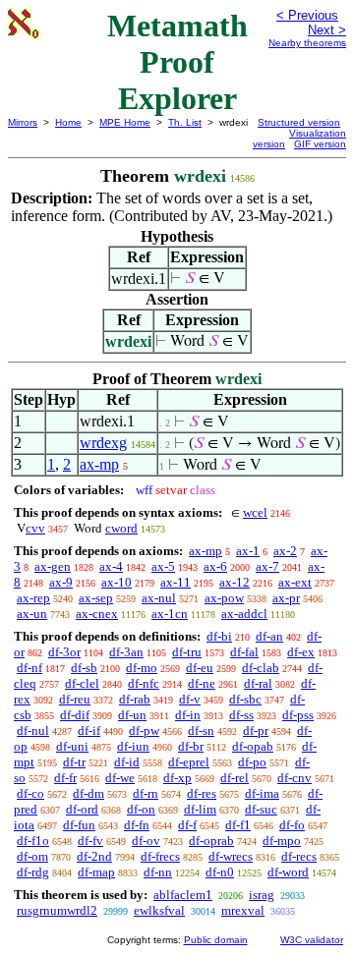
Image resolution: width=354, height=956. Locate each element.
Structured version (299, 122)
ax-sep (96, 597)
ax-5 (163, 566)
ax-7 (267, 566)
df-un (132, 714)
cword (121, 528)
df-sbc (245, 699)
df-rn (145, 793)
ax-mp (99, 464)
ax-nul (159, 597)
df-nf (29, 667)
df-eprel (188, 762)
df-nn (158, 872)
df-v (190, 699)
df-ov (146, 840)
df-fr (65, 777)
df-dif (74, 714)
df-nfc (143, 683)
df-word (288, 872)
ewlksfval (159, 910)
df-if (89, 730)
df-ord (82, 809)
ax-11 (175, 582)
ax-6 (215, 566)
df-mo (141, 667)
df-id (127, 762)
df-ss (241, 714)
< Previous (307, 15)
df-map (96, 872)
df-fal (244, 652)
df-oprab (211, 840)
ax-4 (111, 566)
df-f (187, 824)
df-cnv (294, 777)
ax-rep (33, 597)
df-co (30, 793)
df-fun (79, 824)
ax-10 (116, 582)
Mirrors (22, 122)
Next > (327, 30)
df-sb (84, 667)
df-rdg (33, 872)
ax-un (32, 613)
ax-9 (61, 582)
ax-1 (248, 550)
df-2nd (94, 856)
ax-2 (285, 550)
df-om (32, 856)
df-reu (74, 699)
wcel (255, 512)
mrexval (243, 910)
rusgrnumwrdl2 (57, 910)
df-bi (219, 636)
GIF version (320, 144)
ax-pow (224, 597)
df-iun (133, 746)
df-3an (126, 652)
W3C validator (311, 939)
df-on (141, 809)
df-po (252, 762)
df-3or (64, 652)
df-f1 (238, 824)
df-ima (262, 793)
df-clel (82, 683)
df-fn (136, 824)
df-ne (201, 683)
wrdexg (103, 442)
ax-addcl (244, 613)
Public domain (216, 939)
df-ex (301, 652)
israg (261, 894)
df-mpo (282, 840)
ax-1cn (169, 613)
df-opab (252, 746)
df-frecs (160, 856)
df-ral (258, 683)
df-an (269, 636)
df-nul (33, 730)
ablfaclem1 (182, 894)
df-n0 (220, 872)
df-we (120, 777)
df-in (188, 714)
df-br (191, 746)
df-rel (234, 777)
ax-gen (52, 566)
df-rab (134, 699)
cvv (35, 528)
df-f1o (33, 840)
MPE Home (124, 122)
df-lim (200, 809)
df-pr (255, 730)
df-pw (144, 730)
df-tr (74, 762)
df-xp (177, 777)
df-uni (72, 746)
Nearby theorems (307, 42)
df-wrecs (230, 856)
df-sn (201, 730)
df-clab (260, 667)
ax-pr (286, 597)
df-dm (88, 793)
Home (68, 122)
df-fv (90, 840)
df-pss (298, 714)
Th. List (185, 122)
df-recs (299, 856)
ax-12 (234, 582)
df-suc (261, 809)
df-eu (199, 667)
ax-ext (295, 582)
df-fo (292, 824)
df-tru (187, 652)
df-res (201, 793)
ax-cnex (97, 613)
